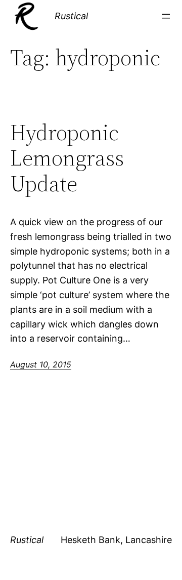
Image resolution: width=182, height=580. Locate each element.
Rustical (71, 16)
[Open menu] (166, 16)
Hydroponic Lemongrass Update (67, 158)
